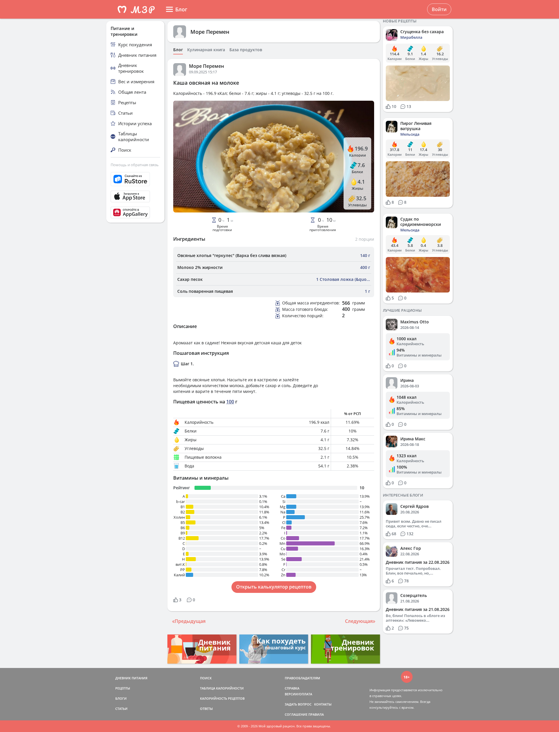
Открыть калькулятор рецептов (274, 587)
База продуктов (245, 49)
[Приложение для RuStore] (135, 179)
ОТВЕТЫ (206, 708)
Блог (178, 49)
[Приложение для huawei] (135, 212)
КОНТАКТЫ (323, 704)
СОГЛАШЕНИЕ (296, 714)
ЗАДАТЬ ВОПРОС (298, 704)
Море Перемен (209, 31)
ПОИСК (206, 678)
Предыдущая (190, 621)
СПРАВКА (292, 688)
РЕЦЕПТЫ (122, 688)
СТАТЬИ (121, 708)
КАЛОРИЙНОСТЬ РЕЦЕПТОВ (222, 698)
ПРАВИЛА (316, 714)
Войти (439, 9)
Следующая (359, 621)
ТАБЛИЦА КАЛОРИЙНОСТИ (222, 688)
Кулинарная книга (206, 49)
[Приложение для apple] (135, 196)
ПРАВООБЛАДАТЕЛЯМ (302, 678)
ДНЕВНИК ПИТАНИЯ (131, 678)
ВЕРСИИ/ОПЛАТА (298, 694)
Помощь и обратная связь (135, 164)
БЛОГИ (121, 698)
